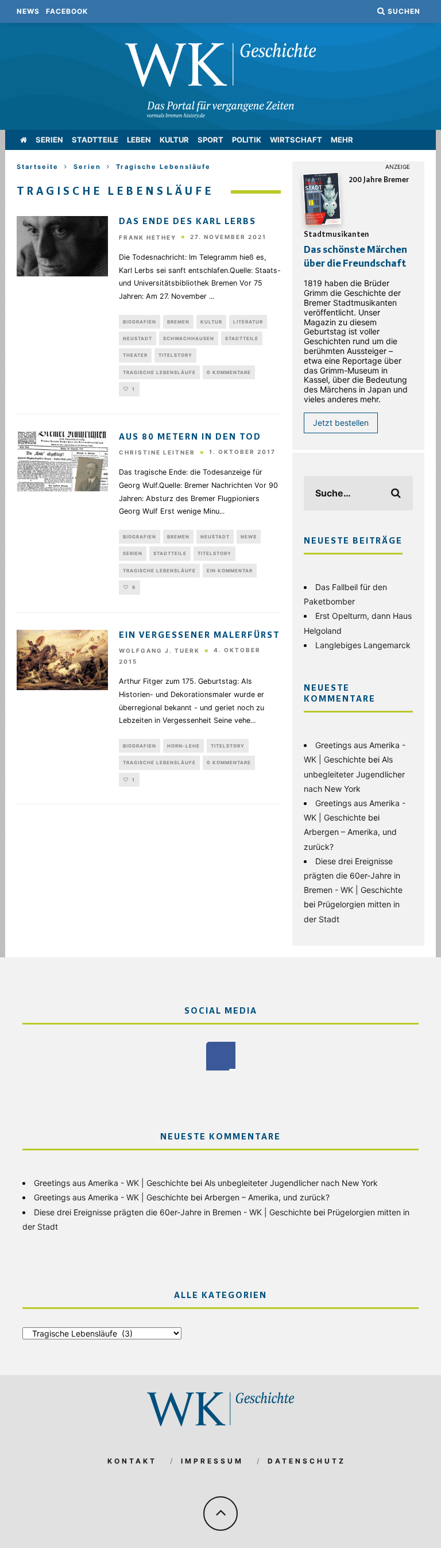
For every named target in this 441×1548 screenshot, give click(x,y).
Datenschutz (307, 1461)
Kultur (174, 139)
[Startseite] (23, 140)
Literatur (248, 322)
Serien (49, 139)
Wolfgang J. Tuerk (159, 650)
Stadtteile (95, 139)
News (28, 11)
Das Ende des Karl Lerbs (187, 221)
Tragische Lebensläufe (159, 372)
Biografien (139, 322)
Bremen (178, 322)
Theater (135, 355)
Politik (246, 139)
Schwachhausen (188, 338)
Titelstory (175, 355)
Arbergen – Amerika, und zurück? (267, 1197)
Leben (139, 139)
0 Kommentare (229, 372)
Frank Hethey (147, 237)
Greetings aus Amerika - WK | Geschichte (111, 1183)
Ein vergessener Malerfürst (199, 635)
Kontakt (132, 1461)
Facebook (67, 11)
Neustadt (137, 338)
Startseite (38, 167)
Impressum (212, 1461)
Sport (210, 139)
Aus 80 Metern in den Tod (190, 437)
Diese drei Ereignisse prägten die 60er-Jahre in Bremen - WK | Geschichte (353, 875)
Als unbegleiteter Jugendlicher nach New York (354, 773)
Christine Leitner (157, 452)
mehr (342, 139)
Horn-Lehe (183, 746)
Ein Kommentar (230, 570)
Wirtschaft (296, 139)
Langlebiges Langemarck (363, 645)
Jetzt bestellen (341, 423)
